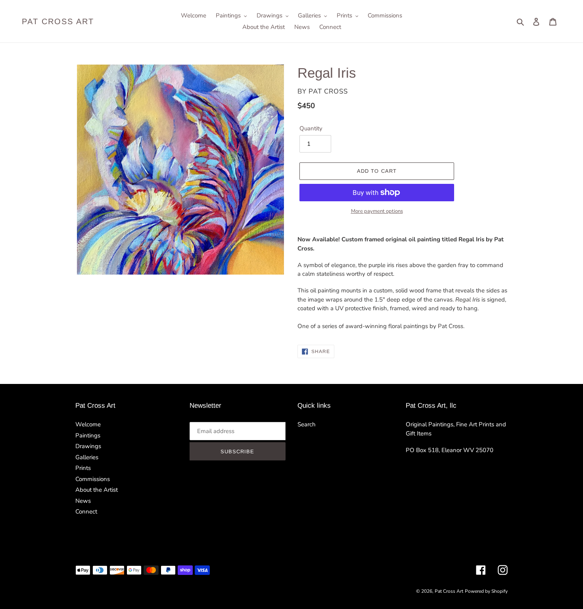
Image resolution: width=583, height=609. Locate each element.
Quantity (310, 128)
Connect (86, 511)
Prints (83, 468)
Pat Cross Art (58, 21)
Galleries (86, 457)
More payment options (377, 211)
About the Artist (96, 490)
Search (306, 424)
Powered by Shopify (486, 591)
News (83, 501)
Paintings (87, 435)
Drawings (88, 446)
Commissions (92, 479)
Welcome (88, 424)
